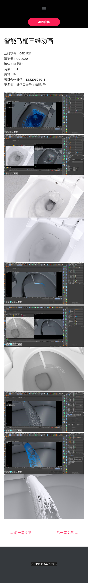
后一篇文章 (67, 532)
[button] (44, 8)
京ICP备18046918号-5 (44, 564)
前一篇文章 (21, 532)
